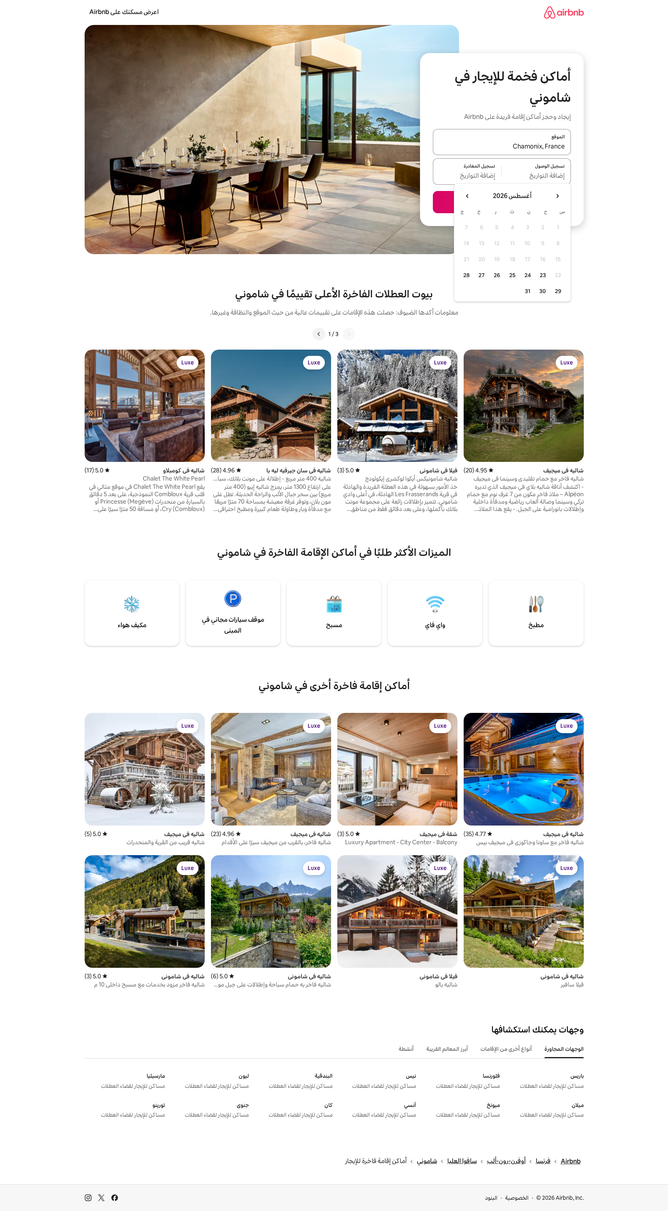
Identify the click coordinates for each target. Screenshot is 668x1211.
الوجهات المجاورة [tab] (564, 1048)
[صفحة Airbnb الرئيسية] (564, 12)
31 (527, 291)
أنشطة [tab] (406, 1048)
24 (527, 275)
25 (512, 275)
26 (497, 275)
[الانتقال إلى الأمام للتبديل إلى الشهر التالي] (467, 196)
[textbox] (536, 176)
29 (558, 291)
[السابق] (349, 334)
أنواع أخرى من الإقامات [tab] (506, 1048)
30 (542, 291)
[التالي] (319, 334)
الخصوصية (517, 1197)
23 (543, 275)
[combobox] (502, 146)
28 (466, 275)
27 (481, 275)
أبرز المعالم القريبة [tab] (447, 1048)
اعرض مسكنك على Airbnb (124, 12)
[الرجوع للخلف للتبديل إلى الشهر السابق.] (557, 196)
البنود (491, 1197)
